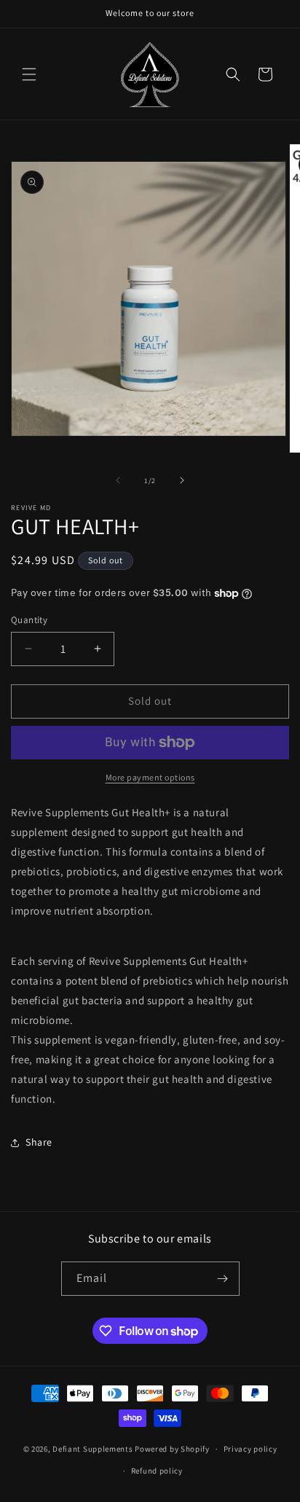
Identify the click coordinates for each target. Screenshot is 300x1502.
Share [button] (38, 1142)
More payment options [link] (150, 777)
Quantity (29, 620)
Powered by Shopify (172, 1449)
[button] (29, 74)
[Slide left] (118, 480)
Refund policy (157, 1471)
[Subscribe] (223, 1279)
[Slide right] (182, 480)
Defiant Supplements (92, 1449)
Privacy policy (250, 1449)
